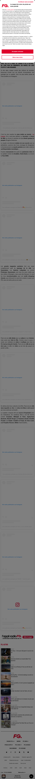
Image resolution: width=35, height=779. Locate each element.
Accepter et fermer (17, 51)
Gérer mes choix (17, 57)
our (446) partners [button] (10, 9)
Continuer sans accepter (25, 2)
